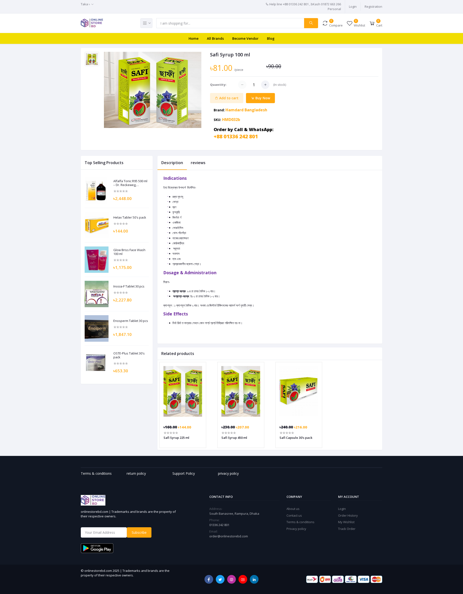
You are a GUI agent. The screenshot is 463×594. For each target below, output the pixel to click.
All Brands (215, 38)
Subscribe (139, 532)
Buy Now (262, 98)
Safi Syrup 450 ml (234, 437)
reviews (198, 162)
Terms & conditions (300, 522)
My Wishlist (346, 522)
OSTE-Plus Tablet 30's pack (129, 355)
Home (193, 38)
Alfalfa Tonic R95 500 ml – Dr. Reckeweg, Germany (130, 183)
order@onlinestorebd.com (228, 536)
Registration (373, 6)
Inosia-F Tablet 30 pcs (128, 286)
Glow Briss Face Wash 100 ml (129, 252)
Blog (270, 38)
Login (353, 6)
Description (172, 162)
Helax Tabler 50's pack (129, 218)
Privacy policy (296, 529)
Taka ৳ (85, 4)
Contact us (294, 515)
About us (293, 509)
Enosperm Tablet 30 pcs (130, 321)
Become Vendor (245, 38)
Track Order (346, 529)
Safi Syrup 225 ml (176, 437)
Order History (348, 515)
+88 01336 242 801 (236, 136)
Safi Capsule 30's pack (295, 437)
